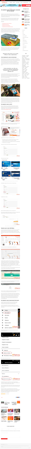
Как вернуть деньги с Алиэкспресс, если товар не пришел (10, 421)
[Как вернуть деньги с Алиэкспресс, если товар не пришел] (10, 418)
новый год (26, 67)
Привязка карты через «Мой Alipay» (6, 25)
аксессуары (27, 55)
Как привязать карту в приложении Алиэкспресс (7, 26)
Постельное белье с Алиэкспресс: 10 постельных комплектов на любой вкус (3, 414)
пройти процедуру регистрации (7, 109)
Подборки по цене (24, 40)
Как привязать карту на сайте (5, 24)
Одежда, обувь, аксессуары (25, 37)
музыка (28, 66)
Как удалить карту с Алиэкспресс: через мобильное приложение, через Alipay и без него (14, 403)
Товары (14, 2)
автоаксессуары (23, 55)
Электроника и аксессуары (25, 50)
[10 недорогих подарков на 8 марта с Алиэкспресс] (4, 418)
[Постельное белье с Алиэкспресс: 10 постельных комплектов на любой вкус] (4, 411)
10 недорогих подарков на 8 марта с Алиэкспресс (4, 421)
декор (22, 57)
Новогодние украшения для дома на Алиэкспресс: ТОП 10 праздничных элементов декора (10, 414)
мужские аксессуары (24, 66)
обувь (22, 68)
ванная (27, 56)
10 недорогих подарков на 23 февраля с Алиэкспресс (16, 421)
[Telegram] (19, 397)
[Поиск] (29, 2)
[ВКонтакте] (16, 397)
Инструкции (17, 2)
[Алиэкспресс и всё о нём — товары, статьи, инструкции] (4, 2)
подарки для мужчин (24, 71)
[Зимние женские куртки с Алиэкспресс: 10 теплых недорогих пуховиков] (17, 411)
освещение (23, 69)
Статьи (21, 2)
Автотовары (24, 34)
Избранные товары (25, 2)
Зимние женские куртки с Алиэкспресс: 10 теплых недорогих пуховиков (12, 0)
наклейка (23, 67)
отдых (26, 69)
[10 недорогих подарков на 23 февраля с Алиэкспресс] (17, 418)
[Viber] (18, 397)
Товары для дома (24, 47)
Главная (11, 2)
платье (23, 70)
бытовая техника (23, 56)
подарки (25, 70)
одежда (25, 68)
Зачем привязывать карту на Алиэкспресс (7, 23)
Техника (23, 44)
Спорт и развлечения (25, 41)
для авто (25, 57)
